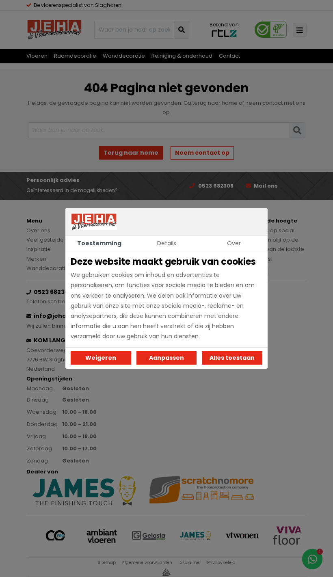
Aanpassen (166, 358)
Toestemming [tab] (99, 243)
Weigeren (100, 358)
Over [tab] (234, 243)
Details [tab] (166, 243)
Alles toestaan (232, 358)
